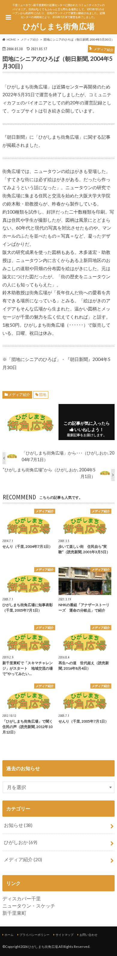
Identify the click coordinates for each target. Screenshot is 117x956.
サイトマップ (65, 934)
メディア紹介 (19, 394)
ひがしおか (20, 842)
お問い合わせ (89, 934)
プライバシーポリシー (35, 934)
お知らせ (18, 825)
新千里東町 (14, 913)
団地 (42, 394)
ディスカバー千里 (21, 898)
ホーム (9, 934)
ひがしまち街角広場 (58, 26)
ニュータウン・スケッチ (28, 905)
